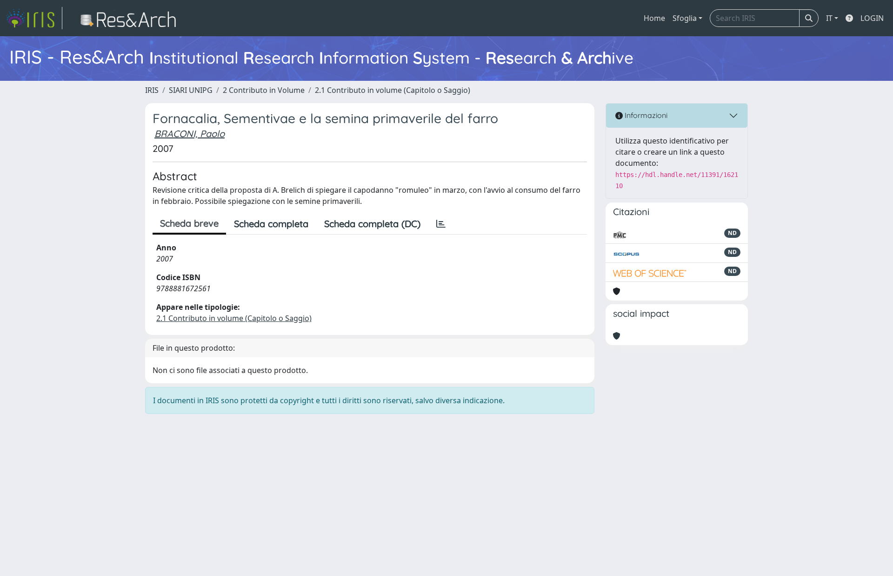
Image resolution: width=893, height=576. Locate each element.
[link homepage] (34, 18)
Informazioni (645, 115)
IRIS (152, 90)
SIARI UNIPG (191, 90)
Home (654, 18)
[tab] (440, 224)
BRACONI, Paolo (189, 133)
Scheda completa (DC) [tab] (372, 223)
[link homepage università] (131, 18)
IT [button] (829, 18)
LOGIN (872, 18)
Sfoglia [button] (685, 18)
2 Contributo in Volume (264, 90)
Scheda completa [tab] (271, 223)
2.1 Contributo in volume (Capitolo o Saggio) (392, 90)
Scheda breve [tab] (189, 223)
